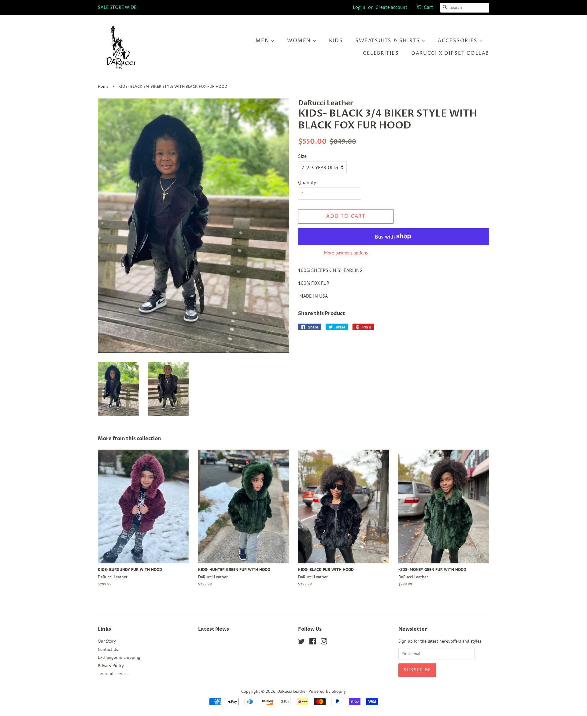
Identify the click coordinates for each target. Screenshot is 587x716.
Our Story (107, 641)
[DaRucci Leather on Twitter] (301, 642)
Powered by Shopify (327, 691)
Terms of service (112, 673)
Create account (391, 7)
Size (302, 156)
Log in (359, 7)
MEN (263, 40)
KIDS (336, 40)
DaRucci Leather (292, 691)
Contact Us (108, 649)
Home (103, 86)
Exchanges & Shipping (119, 657)
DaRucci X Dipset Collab (450, 53)
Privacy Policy (111, 665)
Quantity (307, 182)
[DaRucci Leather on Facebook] (312, 642)
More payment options (346, 253)
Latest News (213, 629)
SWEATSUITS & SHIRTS (388, 40)
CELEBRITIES (381, 53)
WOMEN (300, 40)
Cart (428, 7)
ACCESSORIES (458, 40)
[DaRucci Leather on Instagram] (323, 642)
